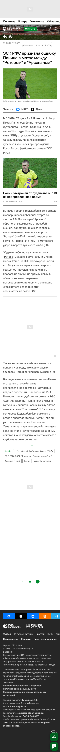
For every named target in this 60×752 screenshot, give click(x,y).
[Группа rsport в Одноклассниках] (45, 616)
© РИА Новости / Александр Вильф (18, 101)
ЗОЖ (50, 634)
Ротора (8, 256)
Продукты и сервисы (45, 639)
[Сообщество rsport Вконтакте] (33, 616)
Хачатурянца (11, 426)
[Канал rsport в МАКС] (9, 616)
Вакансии (8, 652)
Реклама (25, 639)
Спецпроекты (10, 639)
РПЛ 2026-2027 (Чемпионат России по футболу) (28, 456)
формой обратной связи (31, 713)
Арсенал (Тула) (12, 461)
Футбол (8, 451)
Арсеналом (40, 135)
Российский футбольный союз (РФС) (34, 451)
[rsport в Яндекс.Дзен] (21, 616)
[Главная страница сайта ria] (3, 29)
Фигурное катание (23, 634)
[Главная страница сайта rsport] (18, 29)
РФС (33, 291)
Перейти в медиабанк (43, 101)
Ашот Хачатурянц (43, 461)
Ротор (27, 461)
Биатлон (40, 634)
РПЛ (13, 135)
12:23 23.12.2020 (11, 43)
